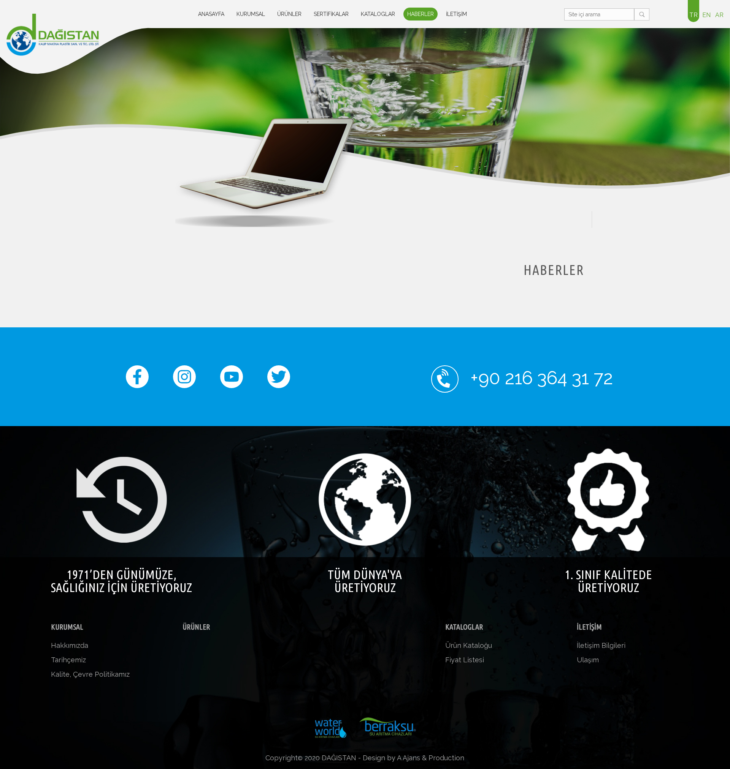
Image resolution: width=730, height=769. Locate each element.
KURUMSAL (250, 14)
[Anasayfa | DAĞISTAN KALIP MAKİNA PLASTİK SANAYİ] (64, 34)
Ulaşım (588, 660)
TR (693, 15)
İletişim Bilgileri (601, 645)
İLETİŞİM (456, 14)
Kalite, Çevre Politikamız (90, 674)
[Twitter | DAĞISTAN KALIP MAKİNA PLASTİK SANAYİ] (279, 382)
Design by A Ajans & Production (413, 758)
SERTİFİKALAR (331, 14)
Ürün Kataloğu (468, 645)
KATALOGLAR (378, 14)
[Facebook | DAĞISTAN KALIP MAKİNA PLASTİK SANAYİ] (137, 382)
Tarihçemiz (68, 660)
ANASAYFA (211, 14)
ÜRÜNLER (289, 14)
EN (706, 15)
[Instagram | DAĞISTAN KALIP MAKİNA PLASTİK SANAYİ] (184, 382)
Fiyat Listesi (464, 660)
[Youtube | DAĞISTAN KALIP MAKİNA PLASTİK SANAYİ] (231, 382)
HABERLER (420, 14)
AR (719, 15)
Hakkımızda (69, 645)
